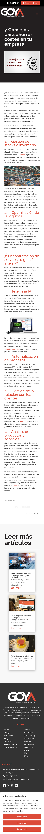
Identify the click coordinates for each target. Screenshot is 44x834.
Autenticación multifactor (22, 656)
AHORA (27, 730)
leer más (16, 587)
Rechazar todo (22, 829)
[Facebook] (8, 3)
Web (26, 756)
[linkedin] (14, 3)
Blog (6, 738)
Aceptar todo (22, 817)
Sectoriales (28, 732)
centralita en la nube (12, 349)
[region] (22, 813)
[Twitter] (18, 3)
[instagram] (11, 3)
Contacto (8, 741)
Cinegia (7, 732)
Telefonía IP (29, 747)
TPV (25, 753)
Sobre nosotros (10, 747)
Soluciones (9, 735)
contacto (16, 485)
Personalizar (22, 823)
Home (6, 730)
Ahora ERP (21, 155)
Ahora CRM (24, 421)
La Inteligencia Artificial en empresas (21, 617)
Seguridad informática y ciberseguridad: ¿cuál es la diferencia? (21, 575)
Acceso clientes (31, 3)
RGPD (26, 750)
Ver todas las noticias (22, 507)
